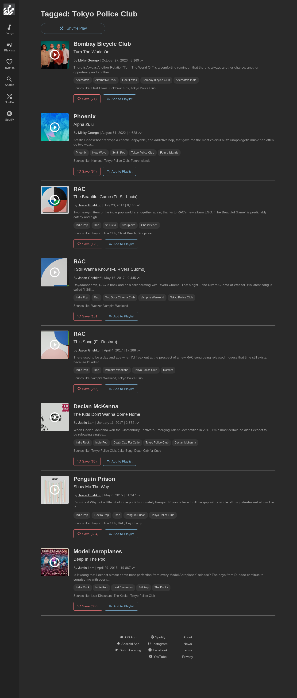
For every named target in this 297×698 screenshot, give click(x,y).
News (188, 644)
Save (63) (89, 461)
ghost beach (149, 225)
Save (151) (90, 316)
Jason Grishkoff (89, 205)
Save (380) (90, 606)
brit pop (144, 587)
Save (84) (89, 171)
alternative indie (186, 80)
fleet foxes (129, 80)
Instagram (160, 644)
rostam (168, 370)
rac (96, 225)
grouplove (128, 225)
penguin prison (136, 515)
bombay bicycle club (156, 80)
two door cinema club (120, 297)
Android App (130, 644)
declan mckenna (185, 442)
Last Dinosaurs (123, 587)
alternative (82, 80)
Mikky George (88, 60)
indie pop (82, 225)
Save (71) (89, 99)
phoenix (81, 152)
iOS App (130, 637)
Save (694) (90, 534)
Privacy (187, 657)
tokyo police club (142, 152)
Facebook (160, 650)
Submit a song (130, 650)
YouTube (160, 657)
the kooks (161, 587)
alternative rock (105, 80)
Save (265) (90, 389)
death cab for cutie (126, 442)
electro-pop (101, 515)
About (187, 637)
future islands (169, 152)
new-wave (99, 152)
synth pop (118, 152)
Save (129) (90, 244)
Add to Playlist (122, 99)
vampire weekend (152, 297)
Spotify (160, 637)
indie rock (82, 442)
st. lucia (110, 225)
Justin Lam (86, 422)
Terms (187, 650)
